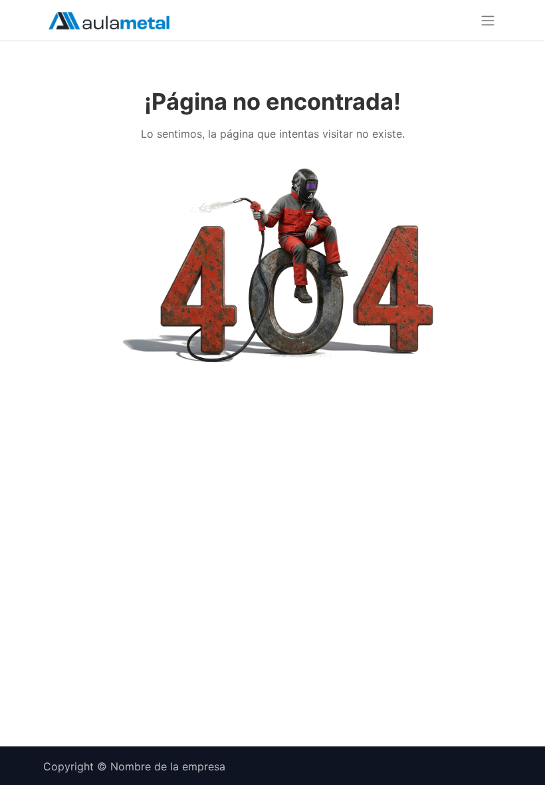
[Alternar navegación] (488, 20)
